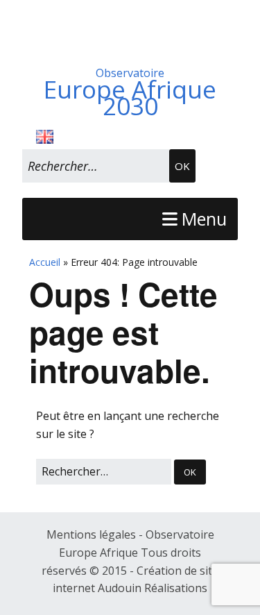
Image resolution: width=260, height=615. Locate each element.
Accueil (44, 262)
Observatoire (130, 90)
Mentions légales (92, 534)
